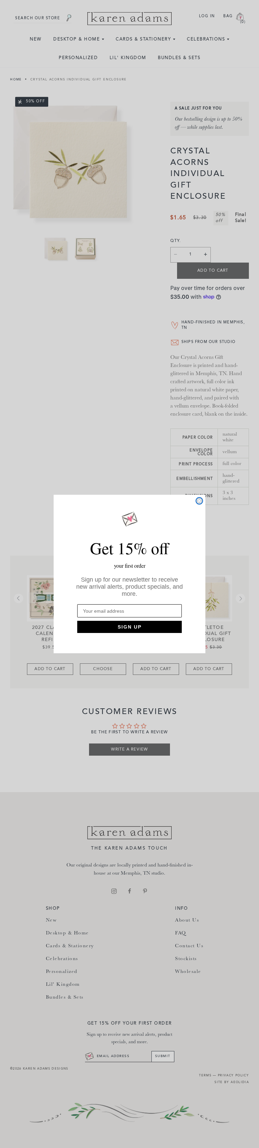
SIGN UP (130, 627)
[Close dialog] (199, 500)
